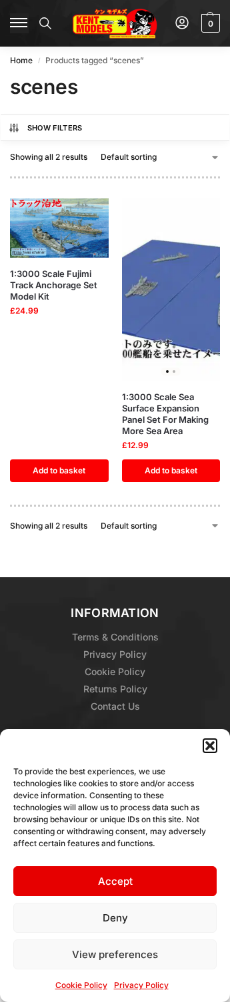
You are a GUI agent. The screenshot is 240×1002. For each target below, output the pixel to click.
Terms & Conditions (115, 636)
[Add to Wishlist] (82, 215)
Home (21, 60)
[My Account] (182, 24)
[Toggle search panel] (45, 23)
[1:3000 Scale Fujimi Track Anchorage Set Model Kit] (59, 228)
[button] (210, 745)
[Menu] (19, 23)
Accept (115, 881)
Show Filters (55, 127)
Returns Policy (115, 688)
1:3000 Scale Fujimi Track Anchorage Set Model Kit (53, 285)
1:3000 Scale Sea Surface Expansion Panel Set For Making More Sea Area (165, 413)
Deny (115, 917)
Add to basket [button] (59, 470)
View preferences (115, 954)
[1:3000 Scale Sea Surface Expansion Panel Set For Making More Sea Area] (171, 289)
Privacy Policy (141, 985)
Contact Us (115, 706)
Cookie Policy (81, 985)
